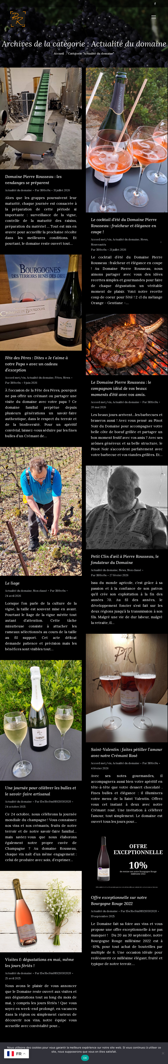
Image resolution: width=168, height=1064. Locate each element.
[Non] (163, 1053)
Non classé (40, 591)
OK (85, 1058)
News (144, 239)
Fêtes (58, 377)
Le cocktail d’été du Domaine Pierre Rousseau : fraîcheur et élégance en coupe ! (124, 225)
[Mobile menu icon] (154, 17)
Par (42, 190)
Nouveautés (98, 244)
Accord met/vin (101, 239)
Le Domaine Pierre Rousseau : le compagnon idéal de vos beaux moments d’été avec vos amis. (121, 388)
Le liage (12, 583)
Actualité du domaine (18, 190)
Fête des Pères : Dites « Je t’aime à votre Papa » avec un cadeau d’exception (36, 363)
